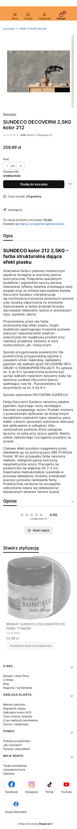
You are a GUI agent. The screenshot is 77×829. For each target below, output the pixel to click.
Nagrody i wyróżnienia (17, 687)
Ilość (6, 159)
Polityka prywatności (16, 741)
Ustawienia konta (14, 769)
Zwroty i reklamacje (15, 724)
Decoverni (9, 114)
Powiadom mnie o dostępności (30, 645)
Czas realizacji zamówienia (20, 720)
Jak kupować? (12, 745)
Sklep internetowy (34, 823)
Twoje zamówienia (15, 765)
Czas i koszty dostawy (17, 716)
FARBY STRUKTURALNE (33, 28)
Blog (6, 683)
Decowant (9, 28)
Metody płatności (14, 704)
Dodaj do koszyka (33, 184)
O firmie (8, 679)
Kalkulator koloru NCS (17, 712)
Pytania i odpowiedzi (16, 748)
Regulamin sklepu (14, 708)
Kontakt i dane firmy (16, 676)
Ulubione (8, 773)
